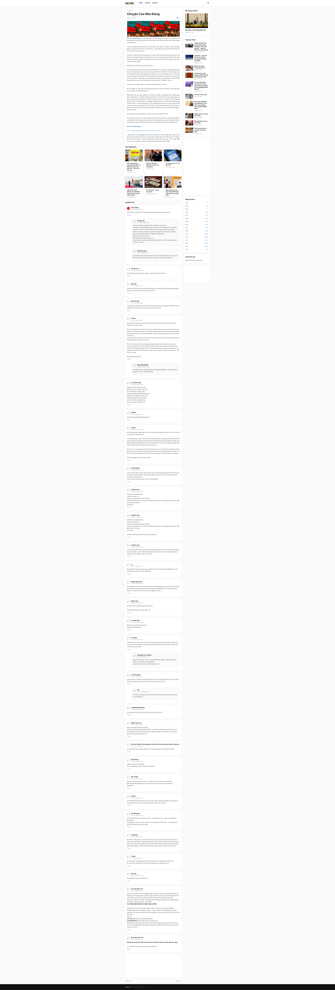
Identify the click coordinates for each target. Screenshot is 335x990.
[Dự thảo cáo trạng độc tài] (196, 20)
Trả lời (128, 215)
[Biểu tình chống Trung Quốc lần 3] (189, 68)
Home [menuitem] (141, 3)
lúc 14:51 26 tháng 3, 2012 (137, 384)
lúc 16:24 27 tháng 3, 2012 (137, 778)
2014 (196, 237)
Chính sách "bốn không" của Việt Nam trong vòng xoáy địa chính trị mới (133, 192)
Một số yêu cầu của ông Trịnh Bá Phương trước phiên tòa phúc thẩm (172, 192)
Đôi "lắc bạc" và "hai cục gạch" (152, 191)
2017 (196, 227)
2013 (196, 240)
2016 (196, 230)
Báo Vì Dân (134, 777)
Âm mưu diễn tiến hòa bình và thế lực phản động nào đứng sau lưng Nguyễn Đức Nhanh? (201, 86)
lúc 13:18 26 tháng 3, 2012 (137, 270)
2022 (196, 212)
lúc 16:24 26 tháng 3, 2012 (137, 547)
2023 (196, 209)
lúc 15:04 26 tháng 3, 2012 (137, 429)
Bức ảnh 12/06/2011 (200, 94)
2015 (196, 234)
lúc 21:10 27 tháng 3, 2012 (137, 815)
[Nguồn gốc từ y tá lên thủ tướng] (189, 115)
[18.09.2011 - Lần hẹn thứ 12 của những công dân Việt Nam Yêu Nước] (189, 57)
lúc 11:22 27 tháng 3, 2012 (137, 676)
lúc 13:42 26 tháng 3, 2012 (137, 303)
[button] (208, 2)
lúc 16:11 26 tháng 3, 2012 (137, 517)
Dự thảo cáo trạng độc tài (195, 30)
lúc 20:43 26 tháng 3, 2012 (143, 222)
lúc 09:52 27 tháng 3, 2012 (137, 639)
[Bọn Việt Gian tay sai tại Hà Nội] (189, 123)
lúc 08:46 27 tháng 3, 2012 (137, 622)
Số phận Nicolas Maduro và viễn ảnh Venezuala (152, 165)
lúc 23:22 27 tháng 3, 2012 (143, 252)
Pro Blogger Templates (138, 987)
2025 (196, 206)
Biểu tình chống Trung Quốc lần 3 (199, 67)
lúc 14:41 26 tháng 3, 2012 (137, 320)
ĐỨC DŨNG (135, 207)
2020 (196, 218)
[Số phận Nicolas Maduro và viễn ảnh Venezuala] (153, 155)
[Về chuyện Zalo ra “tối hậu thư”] (172, 155)
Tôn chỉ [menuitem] (147, 3)
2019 (196, 221)
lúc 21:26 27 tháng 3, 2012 (137, 836)
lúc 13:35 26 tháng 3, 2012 (137, 285)
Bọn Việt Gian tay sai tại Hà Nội (200, 122)
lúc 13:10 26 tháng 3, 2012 (137, 209)
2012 (196, 243)
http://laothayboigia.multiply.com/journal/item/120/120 (144, 130)
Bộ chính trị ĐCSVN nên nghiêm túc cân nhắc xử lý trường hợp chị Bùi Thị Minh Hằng (200, 105)
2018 (196, 224)
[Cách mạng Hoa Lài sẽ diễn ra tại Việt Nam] (189, 130)
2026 (196, 202)
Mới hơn (129, 981)
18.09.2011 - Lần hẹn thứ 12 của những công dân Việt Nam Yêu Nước (200, 58)
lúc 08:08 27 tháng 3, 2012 (137, 583)
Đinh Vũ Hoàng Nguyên (134, 38)
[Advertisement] (196, 166)
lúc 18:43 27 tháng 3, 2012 (143, 366)
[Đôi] (153, 182)
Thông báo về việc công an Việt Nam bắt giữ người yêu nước (201, 75)
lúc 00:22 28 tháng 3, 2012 (143, 656)
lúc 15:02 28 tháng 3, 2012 (137, 939)
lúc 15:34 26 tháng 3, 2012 (137, 469)
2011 (196, 246)
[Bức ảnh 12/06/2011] (189, 96)
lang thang (134, 759)
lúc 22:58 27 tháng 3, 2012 (137, 858)
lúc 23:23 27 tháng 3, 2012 (143, 691)
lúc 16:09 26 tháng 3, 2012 (137, 491)
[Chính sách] (134, 182)
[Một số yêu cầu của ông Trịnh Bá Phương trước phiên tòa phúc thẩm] (172, 182)
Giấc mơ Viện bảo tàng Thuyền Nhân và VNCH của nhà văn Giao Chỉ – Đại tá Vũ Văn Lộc (133, 167)
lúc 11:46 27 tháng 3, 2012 (137, 709)
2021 (196, 215)
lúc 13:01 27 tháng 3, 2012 (137, 724)
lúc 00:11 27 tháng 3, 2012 (137, 566)
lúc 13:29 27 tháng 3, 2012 (137, 746)
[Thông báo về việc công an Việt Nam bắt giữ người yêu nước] (189, 75)
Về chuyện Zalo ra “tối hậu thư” (173, 164)
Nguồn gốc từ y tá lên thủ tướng (201, 114)
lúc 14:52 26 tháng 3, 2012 (137, 414)
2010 (196, 249)
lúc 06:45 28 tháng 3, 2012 (137, 890)
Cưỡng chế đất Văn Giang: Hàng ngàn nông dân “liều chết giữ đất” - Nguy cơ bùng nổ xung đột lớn (201, 46)
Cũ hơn (178, 981)
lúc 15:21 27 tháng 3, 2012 (137, 761)
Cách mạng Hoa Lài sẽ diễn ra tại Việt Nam (200, 130)
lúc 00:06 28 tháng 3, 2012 (137, 875)
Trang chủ (130, 10)
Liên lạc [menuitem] (155, 3)
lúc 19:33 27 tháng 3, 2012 (137, 798)
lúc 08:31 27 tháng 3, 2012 (137, 603)
